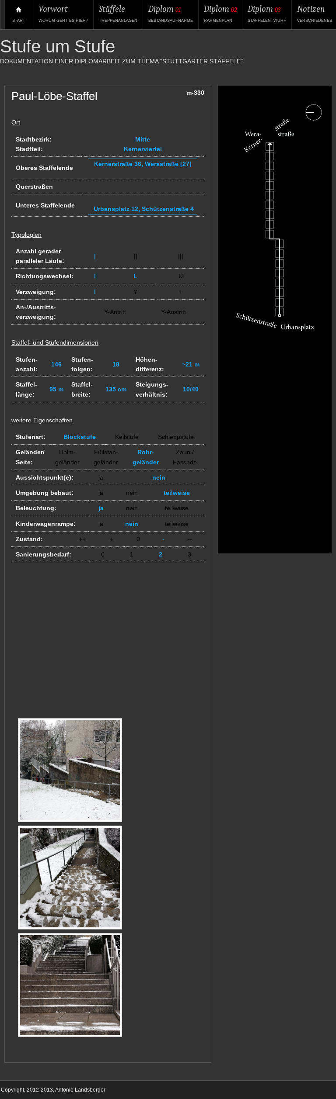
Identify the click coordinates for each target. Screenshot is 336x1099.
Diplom (170, 13)
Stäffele (118, 13)
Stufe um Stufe (57, 46)
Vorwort (63, 13)
